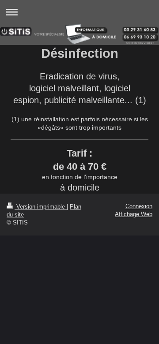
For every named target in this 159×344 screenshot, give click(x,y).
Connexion (138, 206)
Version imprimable (41, 206)
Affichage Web (133, 214)
